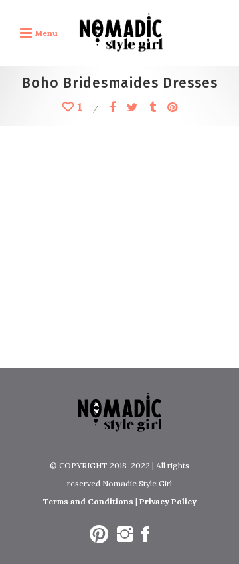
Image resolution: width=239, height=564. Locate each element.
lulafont (126, 171)
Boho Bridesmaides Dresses (107, 309)
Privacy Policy (168, 501)
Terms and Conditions (88, 501)
